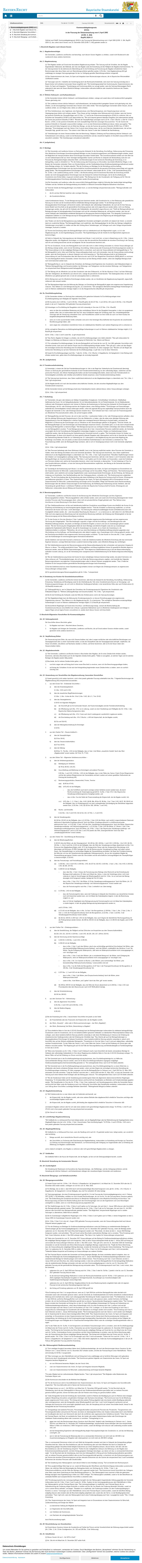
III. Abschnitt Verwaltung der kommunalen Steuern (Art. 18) (31, 34)
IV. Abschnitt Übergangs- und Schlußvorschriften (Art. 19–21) (31, 37)
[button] (9, 27)
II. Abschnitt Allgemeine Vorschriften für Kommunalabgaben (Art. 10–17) (35, 32)
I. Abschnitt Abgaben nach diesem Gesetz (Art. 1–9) (28, 30)
